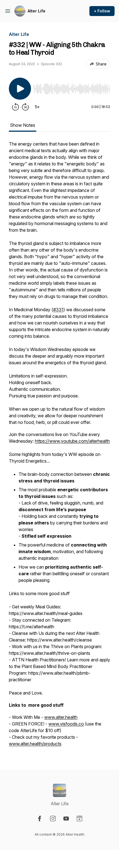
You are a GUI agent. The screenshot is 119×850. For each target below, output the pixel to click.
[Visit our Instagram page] (53, 818)
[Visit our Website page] (79, 818)
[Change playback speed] (37, 107)
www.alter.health (60, 717)
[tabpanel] (59, 447)
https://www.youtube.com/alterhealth (72, 441)
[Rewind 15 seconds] (15, 107)
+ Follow (102, 11)
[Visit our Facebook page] (39, 818)
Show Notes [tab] (22, 125)
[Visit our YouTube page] (66, 818)
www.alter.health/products (35, 743)
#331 (58, 309)
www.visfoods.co (66, 724)
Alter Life (36, 11)
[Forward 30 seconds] (25, 107)
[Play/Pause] (20, 89)
